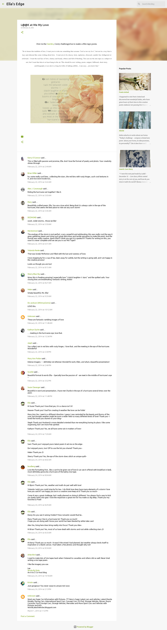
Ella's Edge (15, 4)
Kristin (30, 582)
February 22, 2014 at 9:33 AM (39, 296)
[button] (22, 32)
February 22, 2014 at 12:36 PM (40, 336)
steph (30, 343)
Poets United (124, 92)
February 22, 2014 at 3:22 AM (39, 182)
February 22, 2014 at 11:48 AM (40, 323)
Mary (30, 202)
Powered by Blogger (84, 627)
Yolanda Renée (34, 250)
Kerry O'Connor (34, 158)
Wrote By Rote (34, 570)
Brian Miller (32, 173)
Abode (121, 131)
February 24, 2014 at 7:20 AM (39, 434)
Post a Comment (28, 616)
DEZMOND (32, 217)
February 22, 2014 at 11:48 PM (40, 396)
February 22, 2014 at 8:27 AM (39, 283)
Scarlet (30, 372)
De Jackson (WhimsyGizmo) (39, 303)
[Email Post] (22, 137)
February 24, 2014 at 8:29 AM (39, 505)
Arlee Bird (32, 555)
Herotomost (33, 231)
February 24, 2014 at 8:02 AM (39, 460)
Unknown (31, 316)
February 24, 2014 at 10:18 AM (40, 576)
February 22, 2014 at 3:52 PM (39, 381)
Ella (29, 403)
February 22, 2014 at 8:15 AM (39, 267)
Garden (50, 44)
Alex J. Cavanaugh (35, 189)
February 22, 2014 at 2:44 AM (39, 167)
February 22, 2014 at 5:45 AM (39, 211)
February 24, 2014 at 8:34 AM (39, 548)
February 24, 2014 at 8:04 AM (39, 475)
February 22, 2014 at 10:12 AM (40, 310)
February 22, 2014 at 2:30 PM (39, 352)
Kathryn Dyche (34, 330)
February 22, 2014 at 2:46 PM (39, 365)
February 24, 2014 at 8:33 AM (39, 533)
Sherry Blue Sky (34, 274)
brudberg (31, 466)
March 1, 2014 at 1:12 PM (38, 611)
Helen (30, 289)
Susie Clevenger (34, 387)
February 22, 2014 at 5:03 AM (39, 195)
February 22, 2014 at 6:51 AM (39, 244)
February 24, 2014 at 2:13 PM (39, 589)
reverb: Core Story (126, 169)
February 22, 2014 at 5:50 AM (39, 224)
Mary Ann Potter (34, 358)
